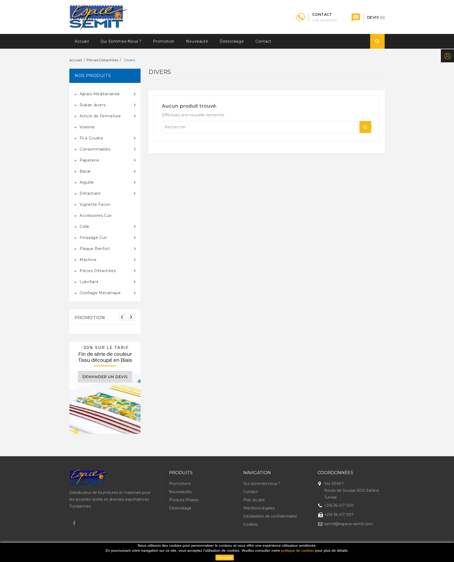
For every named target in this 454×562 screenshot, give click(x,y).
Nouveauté (197, 41)
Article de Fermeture (100, 116)
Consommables (95, 149)
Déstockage (232, 41)
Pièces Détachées (98, 270)
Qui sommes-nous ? (120, 41)
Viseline (87, 127)
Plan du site (254, 500)
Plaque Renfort (95, 248)
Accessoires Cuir (96, 215)
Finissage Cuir (93, 237)
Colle (84, 226)
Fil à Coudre (91, 138)
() (376, 17)
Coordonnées (335, 472)
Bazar (85, 171)
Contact (263, 41)
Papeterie (89, 160)
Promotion (163, 41)
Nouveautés (180, 491)
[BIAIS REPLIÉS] (105, 388)
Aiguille (87, 182)
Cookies (250, 524)
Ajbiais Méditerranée (100, 94)
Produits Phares (183, 500)
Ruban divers (92, 105)
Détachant (90, 193)
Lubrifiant (89, 281)
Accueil (82, 41)
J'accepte (225, 557)
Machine (88, 259)
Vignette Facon (95, 204)
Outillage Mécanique (100, 292)
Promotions (180, 483)
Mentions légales (259, 508)
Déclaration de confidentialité (270, 516)
